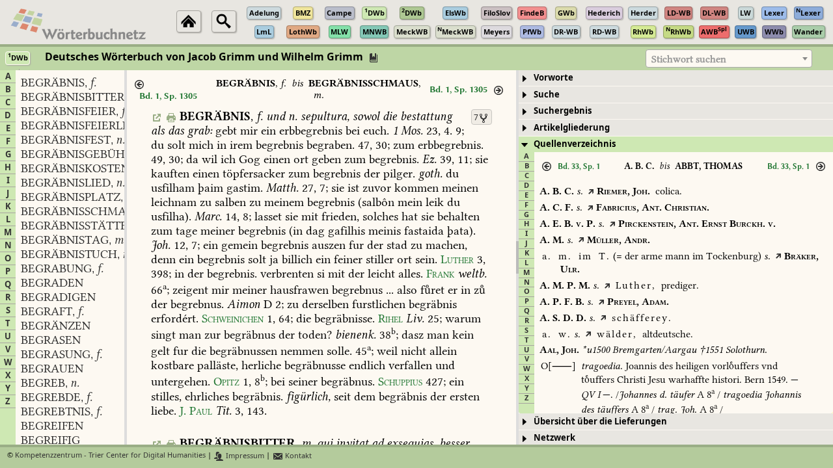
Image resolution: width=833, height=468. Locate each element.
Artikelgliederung (572, 128)
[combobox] (729, 58)
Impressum (244, 456)
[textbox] (729, 59)
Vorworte (553, 78)
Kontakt (297, 456)
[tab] (676, 78)
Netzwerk (554, 438)
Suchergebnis (563, 111)
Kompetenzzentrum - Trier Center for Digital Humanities (110, 456)
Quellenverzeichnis (575, 144)
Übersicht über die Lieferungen (600, 421)
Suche (547, 94)
